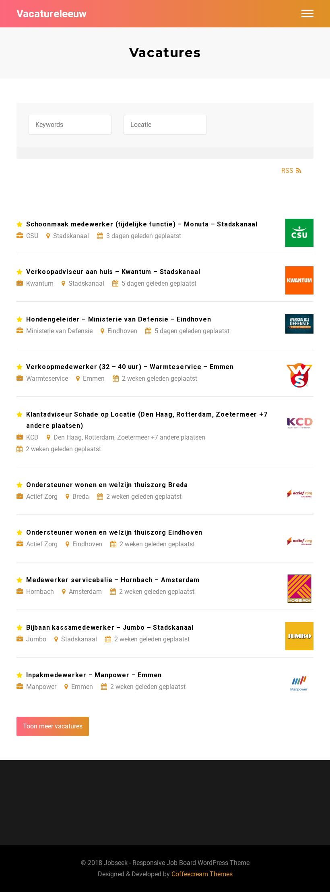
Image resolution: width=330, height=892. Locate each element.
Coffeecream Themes (202, 874)
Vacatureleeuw (51, 13)
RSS (287, 170)
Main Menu (307, 14)
